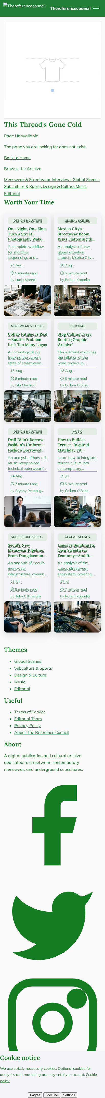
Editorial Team (28, 718)
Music (81, 186)
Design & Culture (59, 186)
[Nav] (96, 8)
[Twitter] (52, 970)
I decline (51, 1095)
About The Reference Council (41, 732)
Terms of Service (30, 711)
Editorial (12, 193)
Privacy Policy (27, 725)
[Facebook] (52, 872)
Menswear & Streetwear (28, 179)
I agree (35, 1095)
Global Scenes (86, 179)
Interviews (62, 179)
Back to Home (17, 157)
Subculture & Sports (23, 186)
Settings (69, 1095)
